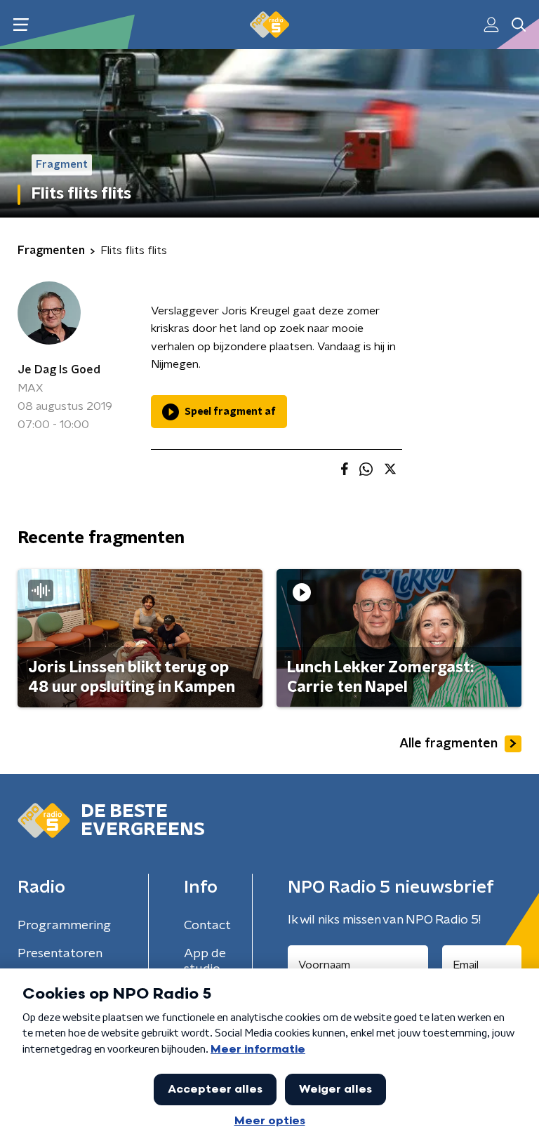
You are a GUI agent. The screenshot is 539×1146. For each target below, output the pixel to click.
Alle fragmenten (448, 744)
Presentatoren (60, 953)
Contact (207, 925)
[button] (20, 25)
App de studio (205, 961)
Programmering (64, 925)
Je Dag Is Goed (59, 369)
